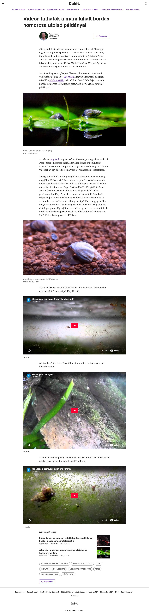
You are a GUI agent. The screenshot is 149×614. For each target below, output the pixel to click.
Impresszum (20, 592)
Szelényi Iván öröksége (55, 9)
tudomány (53, 38)
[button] (54, 563)
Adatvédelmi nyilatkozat (49, 592)
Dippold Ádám (43, 544)
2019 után (69, 76)
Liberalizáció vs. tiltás (90, 9)
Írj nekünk (74, 596)
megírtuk (55, 159)
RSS (117, 592)
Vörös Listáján (56, 80)
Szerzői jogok (32, 592)
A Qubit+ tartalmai (18, 9)
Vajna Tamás (53, 34)
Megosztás (102, 36)
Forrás (28, 357)
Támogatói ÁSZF (106, 592)
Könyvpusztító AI (73, 9)
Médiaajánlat (80, 592)
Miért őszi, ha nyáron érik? (136, 9)
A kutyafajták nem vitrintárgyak (112, 9)
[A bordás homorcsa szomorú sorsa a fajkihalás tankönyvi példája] (103, 552)
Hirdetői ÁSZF (92, 592)
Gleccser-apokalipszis (36, 9)
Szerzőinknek (126, 592)
